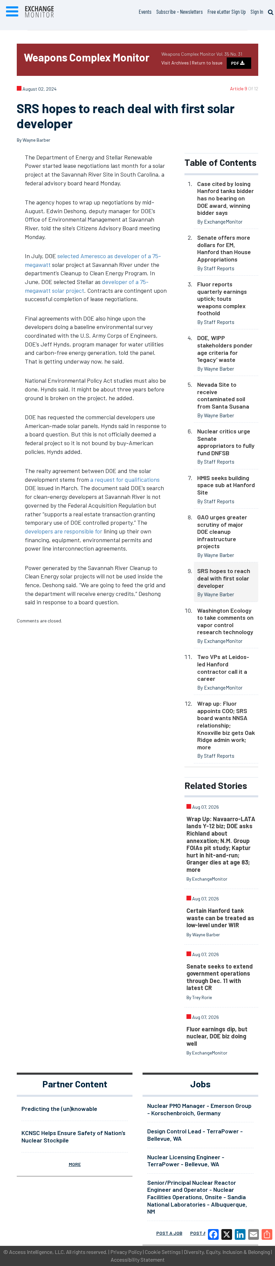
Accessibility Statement (138, 1259)
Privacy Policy (126, 1252)
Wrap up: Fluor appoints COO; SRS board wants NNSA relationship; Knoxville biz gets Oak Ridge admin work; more (226, 725)
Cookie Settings (163, 1252)
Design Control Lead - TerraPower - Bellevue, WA (195, 1134)
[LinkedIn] (240, 1234)
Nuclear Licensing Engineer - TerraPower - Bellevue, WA (185, 1160)
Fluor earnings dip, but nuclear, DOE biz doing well (217, 1036)
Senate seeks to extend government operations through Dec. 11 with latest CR (219, 977)
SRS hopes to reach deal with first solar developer (223, 578)
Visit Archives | (176, 62)
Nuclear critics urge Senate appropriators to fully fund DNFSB (226, 442)
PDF (235, 63)
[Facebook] (213, 1234)
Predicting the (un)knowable (59, 1108)
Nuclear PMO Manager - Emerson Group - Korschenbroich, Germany (199, 1109)
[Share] (267, 1234)
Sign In (257, 11)
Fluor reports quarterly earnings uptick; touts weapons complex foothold (222, 298)
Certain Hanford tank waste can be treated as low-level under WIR (220, 918)
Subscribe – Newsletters (179, 11)
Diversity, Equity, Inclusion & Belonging (227, 1252)
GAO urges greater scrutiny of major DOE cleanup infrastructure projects (222, 531)
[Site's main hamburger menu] (12, 11)
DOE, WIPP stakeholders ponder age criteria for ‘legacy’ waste (225, 348)
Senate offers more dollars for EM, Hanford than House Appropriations (224, 248)
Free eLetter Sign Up (227, 11)
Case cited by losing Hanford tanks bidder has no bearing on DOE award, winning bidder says (225, 198)
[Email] (253, 1234)
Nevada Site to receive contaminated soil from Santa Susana (223, 395)
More (75, 1164)
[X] (226, 1234)
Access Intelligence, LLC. (37, 1252)
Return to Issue (207, 62)
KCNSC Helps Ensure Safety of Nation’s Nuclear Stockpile (73, 1136)
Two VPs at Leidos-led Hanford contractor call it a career (223, 667)
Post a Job (169, 1233)
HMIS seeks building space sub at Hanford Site (226, 485)
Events (145, 11)
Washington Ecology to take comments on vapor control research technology (225, 621)
